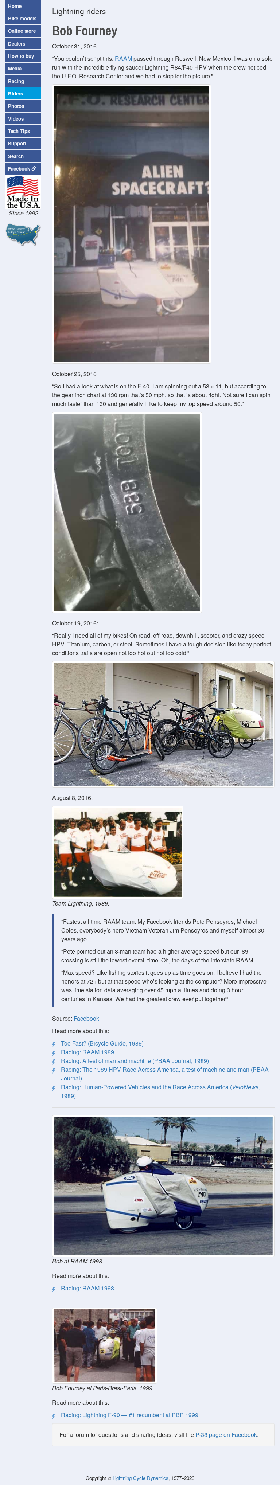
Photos (16, 105)
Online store (22, 30)
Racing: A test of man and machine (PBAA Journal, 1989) (135, 1060)
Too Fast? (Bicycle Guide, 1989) (102, 1043)
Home (15, 6)
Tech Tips (19, 131)
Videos (16, 118)
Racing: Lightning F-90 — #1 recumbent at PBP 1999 (129, 1415)
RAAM (123, 58)
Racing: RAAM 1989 (87, 1052)
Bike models (22, 18)
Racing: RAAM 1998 (87, 1288)
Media (15, 68)
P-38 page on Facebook (226, 1434)
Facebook (86, 1018)
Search (16, 156)
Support (17, 143)
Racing (16, 81)
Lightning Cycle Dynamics (140, 1477)
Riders (15, 93)
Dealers (16, 43)
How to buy (21, 55)
